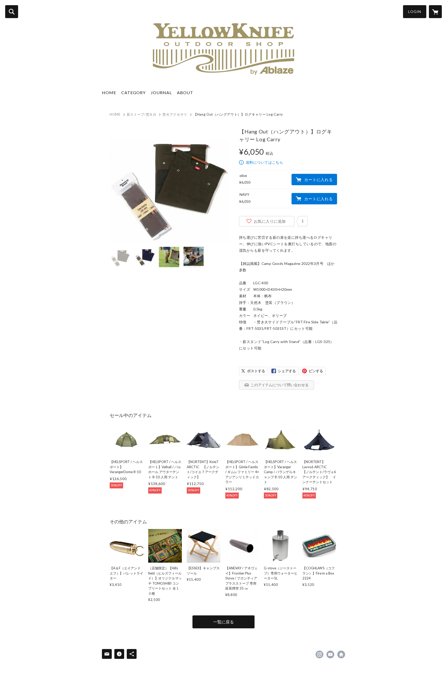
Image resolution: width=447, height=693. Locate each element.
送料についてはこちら (264, 162)
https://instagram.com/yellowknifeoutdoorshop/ (319, 654)
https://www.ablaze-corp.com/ (341, 654)
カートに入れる (318, 179)
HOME (109, 92)
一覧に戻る (223, 621)
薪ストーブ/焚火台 (142, 114)
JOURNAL (161, 92)
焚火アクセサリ (174, 114)
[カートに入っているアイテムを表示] (435, 11)
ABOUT (185, 92)
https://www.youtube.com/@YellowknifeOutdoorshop (330, 654)
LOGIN (414, 11)
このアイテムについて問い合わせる (280, 385)
